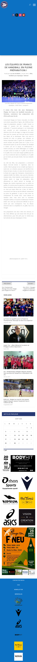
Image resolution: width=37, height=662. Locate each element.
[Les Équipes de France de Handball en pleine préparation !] (18, 91)
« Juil (5, 450)
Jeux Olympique (18, 75)
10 (5, 435)
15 (27, 435)
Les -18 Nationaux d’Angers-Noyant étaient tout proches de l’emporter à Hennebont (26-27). (18, 373)
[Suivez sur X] (16, 15)
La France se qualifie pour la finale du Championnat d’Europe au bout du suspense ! (18, 319)
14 (23, 435)
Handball (11, 75)
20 (19, 439)
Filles (31, 73)
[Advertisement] (18, 36)
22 (27, 439)
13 (19, 435)
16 (31, 435)
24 (5, 443)
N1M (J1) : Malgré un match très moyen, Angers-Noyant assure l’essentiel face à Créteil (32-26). (16, 401)
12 (14, 435)
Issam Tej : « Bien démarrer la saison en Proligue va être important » (16, 346)
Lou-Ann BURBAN (15, 73)
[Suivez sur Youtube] (23, 15)
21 (23, 439)
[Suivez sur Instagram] (20, 15)
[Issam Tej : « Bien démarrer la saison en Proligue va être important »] (18, 334)
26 (14, 443)
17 (5, 439)
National (26, 75)
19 (14, 439)
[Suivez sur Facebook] (13, 15)
